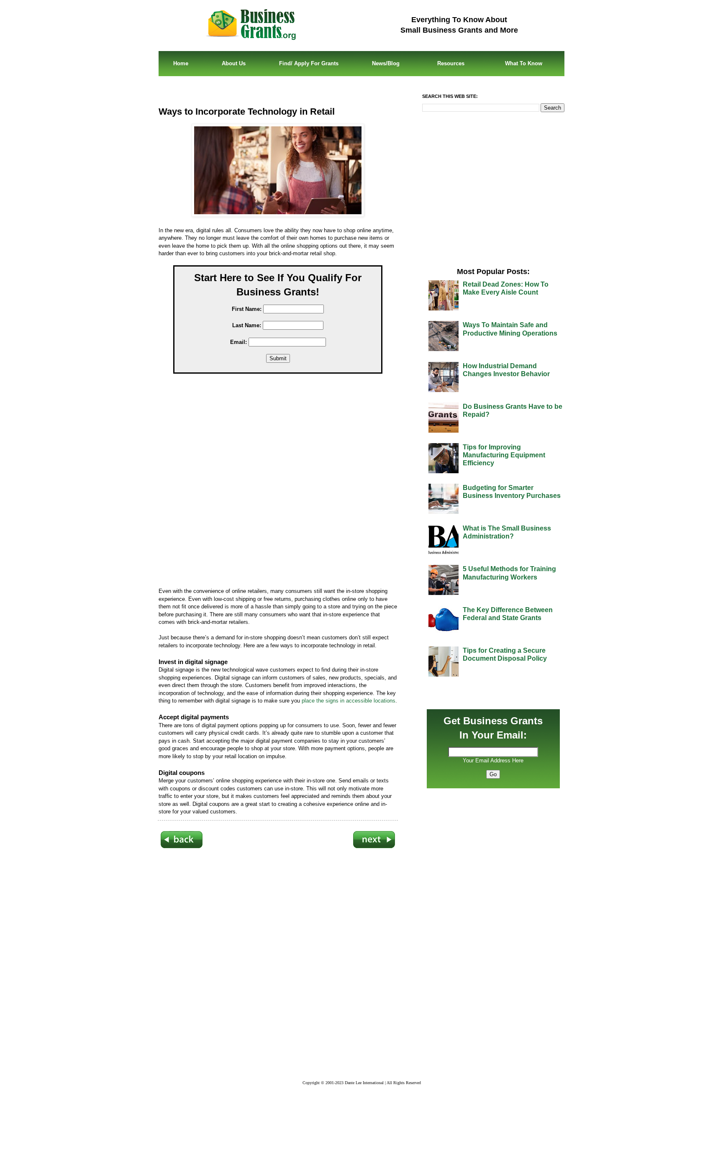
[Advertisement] (284, 482)
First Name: (247, 309)
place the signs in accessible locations (348, 701)
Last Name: (246, 325)
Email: (238, 342)
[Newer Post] (182, 846)
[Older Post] (374, 846)
